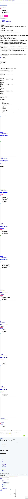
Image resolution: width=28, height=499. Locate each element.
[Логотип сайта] (14, 2)
